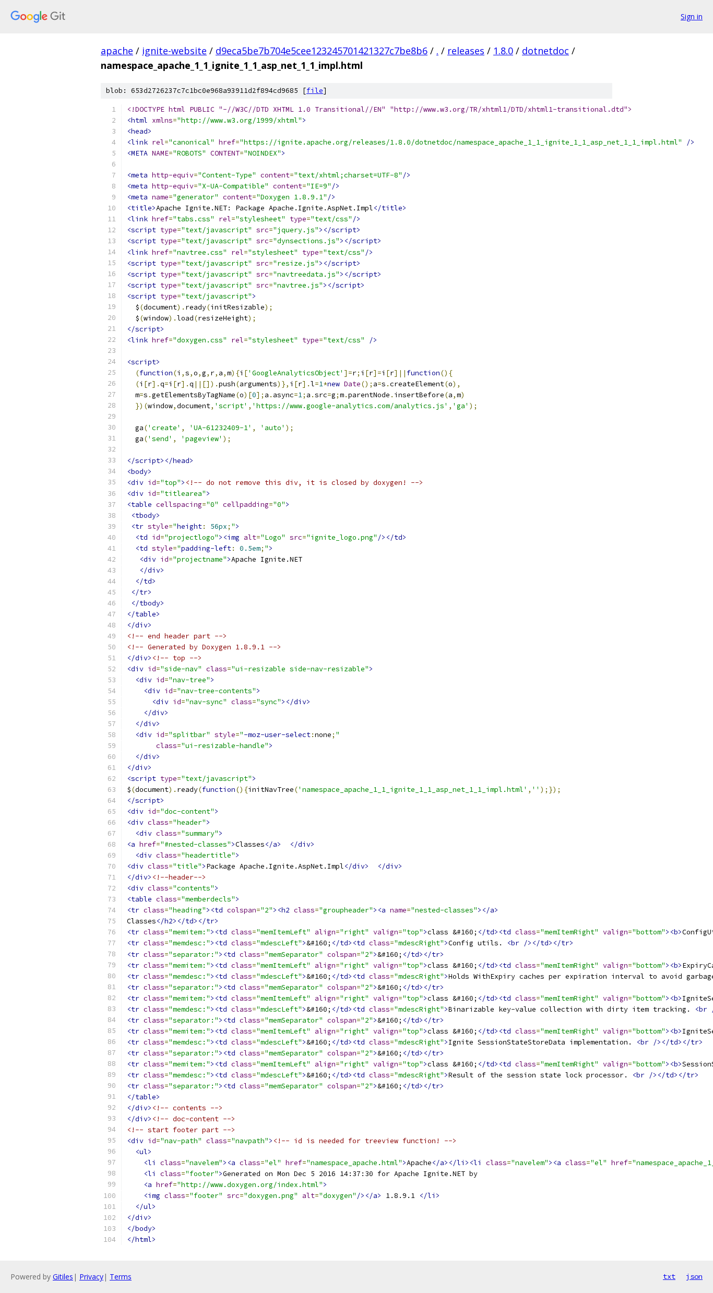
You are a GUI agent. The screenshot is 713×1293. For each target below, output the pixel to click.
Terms (121, 1277)
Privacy (91, 1277)
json (694, 1276)
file (314, 90)
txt (669, 1276)
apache (117, 50)
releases (465, 50)
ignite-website (174, 50)
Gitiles (63, 1277)
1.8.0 (503, 50)
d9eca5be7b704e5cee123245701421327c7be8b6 (321, 50)
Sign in (692, 16)
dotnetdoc (545, 50)
